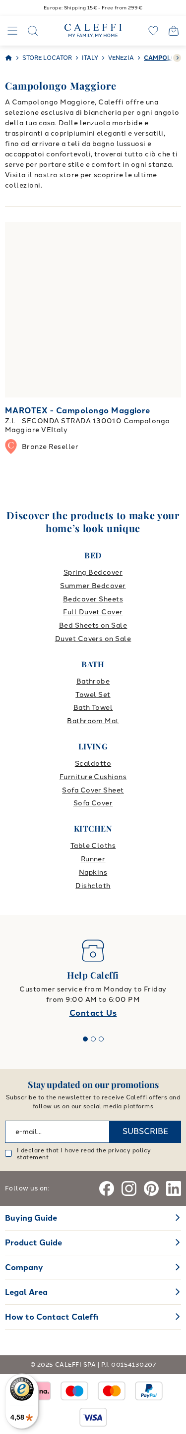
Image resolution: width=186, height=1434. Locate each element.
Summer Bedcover (92, 586)
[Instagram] (129, 1188)
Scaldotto (93, 763)
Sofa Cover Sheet (93, 790)
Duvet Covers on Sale (93, 639)
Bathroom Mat (93, 721)
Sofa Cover (93, 803)
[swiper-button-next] (177, 58)
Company (24, 1267)
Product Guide (33, 1242)
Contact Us (93, 1013)
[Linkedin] (173, 1188)
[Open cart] (173, 30)
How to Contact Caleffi (51, 1317)
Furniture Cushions (93, 777)
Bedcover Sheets (93, 599)
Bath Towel (93, 707)
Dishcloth (92, 886)
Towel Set (92, 695)
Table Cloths (93, 845)
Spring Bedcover (93, 572)
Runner (93, 859)
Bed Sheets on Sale (93, 625)
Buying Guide (31, 1218)
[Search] (32, 30)
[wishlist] (153, 30)
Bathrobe (93, 681)
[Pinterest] (151, 1188)
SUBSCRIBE (145, 1131)
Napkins (93, 872)
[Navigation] (12, 30)
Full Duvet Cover (93, 612)
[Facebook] (106, 1188)
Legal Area (26, 1292)
